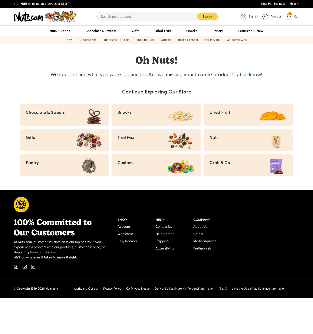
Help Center (164, 234)
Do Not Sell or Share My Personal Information (184, 288)
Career (198, 234)
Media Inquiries (204, 241)
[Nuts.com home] (45, 17)
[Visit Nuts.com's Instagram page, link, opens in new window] (24, 266)
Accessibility (164, 248)
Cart (294, 15)
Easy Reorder (127, 241)
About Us (200, 226)
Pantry (217, 31)
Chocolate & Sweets (100, 31)
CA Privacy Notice (138, 288)
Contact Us (163, 226)
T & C (223, 288)
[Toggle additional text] (69, 4)
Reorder (275, 16)
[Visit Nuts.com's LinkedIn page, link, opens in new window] (33, 266)
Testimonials (202, 248)
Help (293, 3)
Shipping (162, 241)
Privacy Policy (112, 288)
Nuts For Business (273, 3)
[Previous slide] (14, 4)
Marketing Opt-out (86, 288)
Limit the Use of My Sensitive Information (259, 288)
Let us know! (248, 74)
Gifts (135, 31)
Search (207, 16)
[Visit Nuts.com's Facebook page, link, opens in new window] (16, 266)
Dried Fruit (163, 31)
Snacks (191, 31)
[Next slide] (18, 4)
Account (124, 226)
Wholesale (125, 234)
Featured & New (250, 31)
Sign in (253, 16)
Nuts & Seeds (60, 31)
